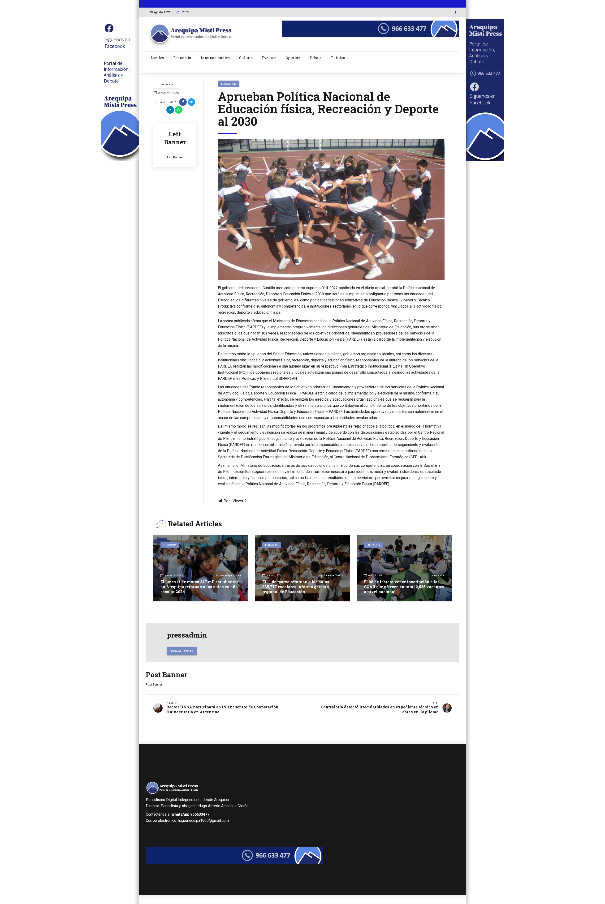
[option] (331, 209)
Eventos (269, 57)
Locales (157, 57)
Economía (182, 57)
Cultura (246, 57)
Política (338, 57)
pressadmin (166, 84)
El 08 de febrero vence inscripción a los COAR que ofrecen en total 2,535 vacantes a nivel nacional (404, 586)
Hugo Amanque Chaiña (228, 575)
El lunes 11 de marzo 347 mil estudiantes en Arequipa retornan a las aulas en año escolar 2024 (199, 586)
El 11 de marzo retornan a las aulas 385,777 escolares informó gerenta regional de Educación (295, 586)
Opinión (293, 57)
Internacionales (215, 57)
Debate (316, 57)
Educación (228, 84)
